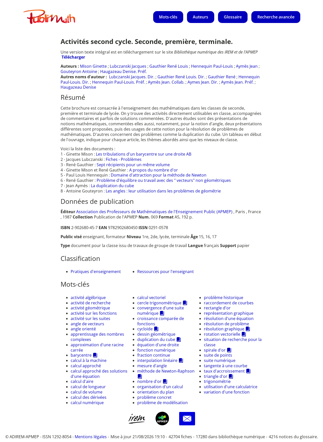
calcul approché (86, 366)
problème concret (154, 397)
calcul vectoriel (151, 297)
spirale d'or (215, 350)
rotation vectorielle (222, 334)
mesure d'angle (152, 366)
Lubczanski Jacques (128, 66)
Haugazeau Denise (78, 87)
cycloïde (145, 329)
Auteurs (200, 17)
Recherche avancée (275, 17)
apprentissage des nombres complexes (97, 336)
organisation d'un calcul (160, 386)
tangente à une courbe (225, 366)
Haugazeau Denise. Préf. (123, 71)
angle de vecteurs (87, 324)
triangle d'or (215, 376)
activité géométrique (90, 308)
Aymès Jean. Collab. (166, 82)
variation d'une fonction (227, 392)
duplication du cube (156, 339)
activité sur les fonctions (94, 313)
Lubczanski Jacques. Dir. (131, 77)
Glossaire (233, 17)
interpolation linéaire (157, 360)
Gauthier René (221, 77)
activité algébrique (88, 297)
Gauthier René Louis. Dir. (181, 77)
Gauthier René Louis (168, 66)
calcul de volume (86, 392)
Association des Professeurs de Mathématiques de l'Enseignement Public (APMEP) (154, 211)
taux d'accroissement (224, 371)
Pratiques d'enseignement (96, 271)
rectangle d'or (217, 308)
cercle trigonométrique (159, 303)
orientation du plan (155, 392)
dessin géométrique (156, 334)
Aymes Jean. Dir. (202, 82)
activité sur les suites (90, 318)
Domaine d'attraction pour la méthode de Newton (158, 175)
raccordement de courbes (229, 303)
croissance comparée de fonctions (160, 321)
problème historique (223, 297)
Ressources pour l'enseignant (165, 271)
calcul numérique (87, 402)
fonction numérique (156, 350)
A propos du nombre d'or (153, 170)
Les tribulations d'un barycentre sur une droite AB (143, 154)
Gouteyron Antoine (79, 71)
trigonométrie (217, 381)
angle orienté (83, 329)
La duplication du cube (112, 185)
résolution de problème (226, 324)
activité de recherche (91, 303)
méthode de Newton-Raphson (166, 371)
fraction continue (153, 355)
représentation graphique (228, 313)
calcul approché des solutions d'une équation (99, 373)
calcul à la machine (88, 360)
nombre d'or (149, 381)
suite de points (218, 355)
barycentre (81, 355)
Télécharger (73, 57)
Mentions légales (91, 436)
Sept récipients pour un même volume (133, 164)
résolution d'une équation (229, 318)
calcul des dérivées (88, 397)
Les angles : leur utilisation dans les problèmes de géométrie (163, 191)
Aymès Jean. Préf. (237, 82)
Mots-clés (168, 17)
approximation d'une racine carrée (97, 347)
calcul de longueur (88, 386)
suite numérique (219, 360)
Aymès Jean (247, 66)
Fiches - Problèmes (124, 159)
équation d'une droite (158, 345)
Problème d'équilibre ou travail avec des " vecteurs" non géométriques (164, 180)
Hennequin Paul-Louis (212, 66)
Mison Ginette (93, 66)
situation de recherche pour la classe (233, 342)
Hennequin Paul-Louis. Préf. (118, 82)
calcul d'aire (82, 381)
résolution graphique (224, 329)
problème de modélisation (162, 402)
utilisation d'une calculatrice (230, 386)
